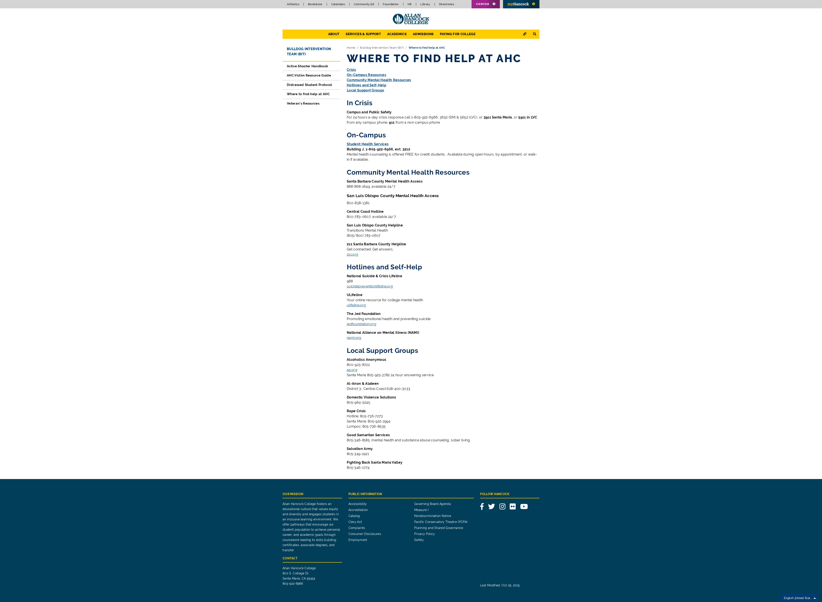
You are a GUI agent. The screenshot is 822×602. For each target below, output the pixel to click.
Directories (446, 4)
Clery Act (355, 522)
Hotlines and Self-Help (366, 85)
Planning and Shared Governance (438, 528)
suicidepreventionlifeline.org (370, 286)
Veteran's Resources (303, 103)
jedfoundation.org (361, 324)
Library (425, 4)
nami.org (354, 338)
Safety (419, 540)
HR (410, 4)
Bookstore (315, 4)
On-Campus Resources (366, 75)
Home (351, 47)
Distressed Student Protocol (309, 85)
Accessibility (357, 504)
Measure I (421, 510)
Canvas (482, 4)
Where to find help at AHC (308, 94)
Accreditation (358, 510)
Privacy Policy (424, 534)
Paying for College (457, 34)
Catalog (354, 516)
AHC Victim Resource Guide (309, 75)
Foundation (391, 4)
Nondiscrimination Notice (432, 516)
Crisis (351, 70)
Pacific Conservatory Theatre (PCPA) (441, 522)
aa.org (352, 370)
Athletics (293, 4)
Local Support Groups (365, 90)
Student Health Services (368, 144)
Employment (357, 540)
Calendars (338, 4)
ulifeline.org (356, 305)
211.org (352, 254)
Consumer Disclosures (364, 534)
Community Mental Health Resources (379, 80)
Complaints (356, 528)
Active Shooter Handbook (307, 66)
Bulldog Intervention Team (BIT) (382, 47)
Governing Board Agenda (432, 504)
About (334, 34)
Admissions (423, 34)
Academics (397, 34)
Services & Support (363, 34)
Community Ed (364, 4)
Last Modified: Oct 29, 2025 (500, 585)
